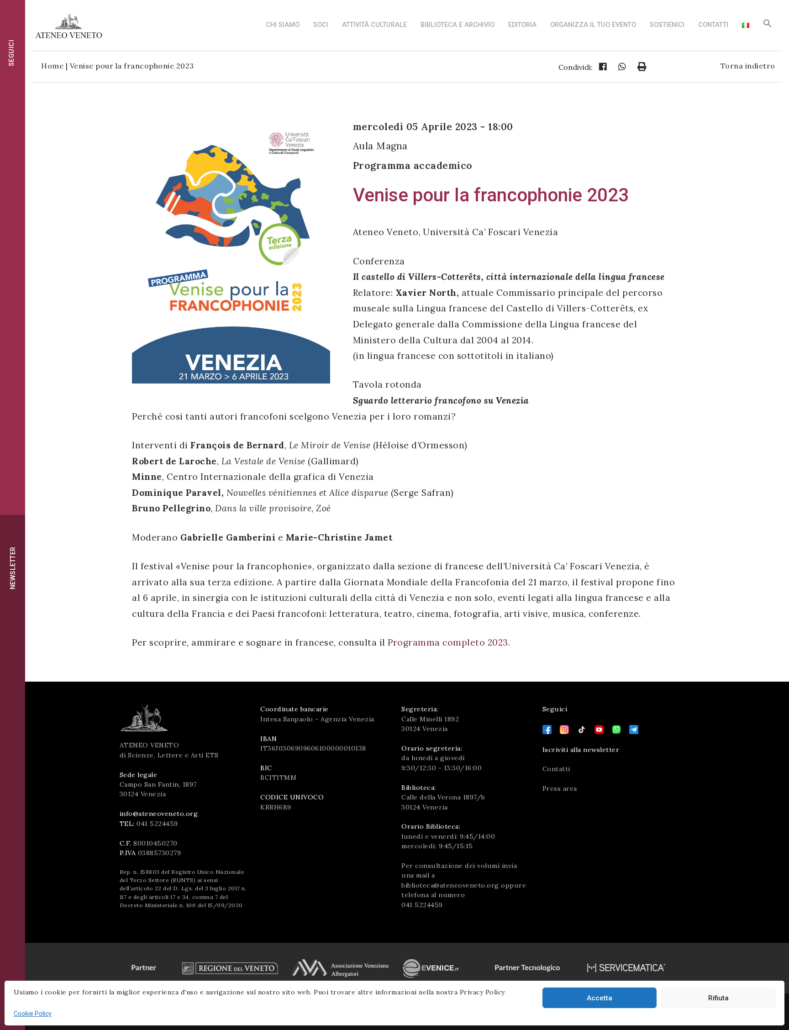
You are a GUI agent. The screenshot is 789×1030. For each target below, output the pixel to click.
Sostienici (667, 25)
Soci (320, 25)
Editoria (522, 25)
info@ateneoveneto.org (159, 813)
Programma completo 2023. (449, 642)
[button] (767, 26)
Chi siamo (283, 25)
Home (52, 65)
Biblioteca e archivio (457, 25)
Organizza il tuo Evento (593, 25)
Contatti (713, 25)
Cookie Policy (33, 1013)
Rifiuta (718, 998)
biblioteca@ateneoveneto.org (450, 885)
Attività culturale (374, 25)
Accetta (599, 998)
